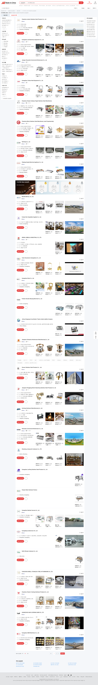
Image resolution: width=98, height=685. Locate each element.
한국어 (57, 676)
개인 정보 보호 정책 (43, 675)
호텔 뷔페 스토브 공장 (54, 664)
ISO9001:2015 (5, 53)
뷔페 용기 (72, 360)
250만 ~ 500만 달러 (7, 66)
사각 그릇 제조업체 (19, 664)
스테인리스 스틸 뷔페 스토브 (30, 362)
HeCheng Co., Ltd (26, 141)
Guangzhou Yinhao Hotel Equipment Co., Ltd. (32, 80)
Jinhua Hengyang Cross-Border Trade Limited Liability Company (37, 319)
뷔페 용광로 (19, 362)
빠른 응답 (5, 43)
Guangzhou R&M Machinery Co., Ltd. (30, 633)
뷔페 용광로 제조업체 (91, 20)
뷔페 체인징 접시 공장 (20, 666)
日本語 (24, 676)
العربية (61, 676)
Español (33, 676)
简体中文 (15, 676)
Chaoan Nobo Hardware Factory (29, 490)
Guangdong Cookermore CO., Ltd (29, 530)
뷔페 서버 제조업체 (91, 26)
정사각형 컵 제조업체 (91, 36)
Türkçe (78, 676)
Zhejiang (4, 91)
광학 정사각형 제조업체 (20, 663)
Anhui (4, 92)
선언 (32, 675)
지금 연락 (21, 33)
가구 (4, 27)
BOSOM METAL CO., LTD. (28, 196)
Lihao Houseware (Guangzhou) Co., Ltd (31, 258)
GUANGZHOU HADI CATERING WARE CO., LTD (33, 612)
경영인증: (19, 398)
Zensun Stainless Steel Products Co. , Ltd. (32, 367)
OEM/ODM (5, 41)
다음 (62, 653)
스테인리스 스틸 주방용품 (44, 360)
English (11, 676)
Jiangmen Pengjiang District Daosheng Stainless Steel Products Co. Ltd (39, 388)
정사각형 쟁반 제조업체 (37, 663)
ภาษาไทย (73, 676)
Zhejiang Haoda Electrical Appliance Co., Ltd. (32, 162)
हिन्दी (70, 676)
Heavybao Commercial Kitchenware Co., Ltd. (32, 428)
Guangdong (5, 87)
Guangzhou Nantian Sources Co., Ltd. (31, 510)
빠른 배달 (5, 45)
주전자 (31, 360)
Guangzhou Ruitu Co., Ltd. (28, 278)
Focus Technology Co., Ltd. (50, 679)
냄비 (36, 360)
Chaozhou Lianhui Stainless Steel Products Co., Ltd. (34, 19)
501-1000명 (5, 81)
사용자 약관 (36, 675)
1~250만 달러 (5, 67)
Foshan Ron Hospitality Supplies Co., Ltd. (31, 217)
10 (22, 653)
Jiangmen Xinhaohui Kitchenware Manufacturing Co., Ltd (35, 339)
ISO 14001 (5, 54)
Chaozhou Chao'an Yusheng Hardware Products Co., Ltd (35, 592)
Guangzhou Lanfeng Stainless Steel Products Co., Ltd (34, 469)
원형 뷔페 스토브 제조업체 (92, 31)
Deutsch (37, 676)
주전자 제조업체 (42, 5)
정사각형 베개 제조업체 (37, 664)
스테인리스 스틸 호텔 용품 (70, 5)
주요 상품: (19, 26)
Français (28, 676)
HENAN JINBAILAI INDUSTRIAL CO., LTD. (31, 237)
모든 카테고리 (6, 8)
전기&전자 (5, 25)
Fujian (4, 94)
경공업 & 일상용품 (6, 20)
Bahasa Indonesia (89, 676)
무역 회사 (5, 33)
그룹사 (4, 36)
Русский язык (52, 676)
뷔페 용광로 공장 (36, 666)
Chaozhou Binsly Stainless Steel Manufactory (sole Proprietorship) (38, 121)
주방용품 (19, 360)
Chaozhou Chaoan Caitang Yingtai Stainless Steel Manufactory (37, 101)
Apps (88, 8)
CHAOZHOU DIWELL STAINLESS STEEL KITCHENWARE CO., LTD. (37, 571)
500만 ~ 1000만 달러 (7, 69)
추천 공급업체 (89, 18)
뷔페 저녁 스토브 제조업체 (92, 33)
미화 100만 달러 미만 (7, 64)
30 (25, 653)
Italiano (47, 676)
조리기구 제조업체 (34, 5)
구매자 (75, 8)
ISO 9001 (5, 51)
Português (42, 676)
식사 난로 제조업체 (91, 27)
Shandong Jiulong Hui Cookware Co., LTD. (32, 449)
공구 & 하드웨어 (6, 21)
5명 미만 (4, 79)
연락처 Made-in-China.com (53, 675)
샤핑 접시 (59, 360)
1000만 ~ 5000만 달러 (7, 71)
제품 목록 (5, 15)
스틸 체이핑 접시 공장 (72, 664)
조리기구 (25, 360)
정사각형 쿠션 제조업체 (72, 663)
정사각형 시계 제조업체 (55, 663)
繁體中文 (20, 676)
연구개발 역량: (20, 27)
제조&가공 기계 (6, 23)
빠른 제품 (61, 675)
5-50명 (4, 76)
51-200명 (5, 77)
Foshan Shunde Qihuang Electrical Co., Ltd (32, 298)
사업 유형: (19, 24)
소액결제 (5, 46)
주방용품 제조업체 (27, 5)
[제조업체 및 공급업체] (8, 2)
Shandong (5, 89)
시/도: (18, 29)
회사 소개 (28, 675)
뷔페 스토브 (78, 360)
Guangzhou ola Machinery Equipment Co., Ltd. (33, 39)
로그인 (95, 3)
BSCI (3, 56)
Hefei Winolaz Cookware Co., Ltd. (30, 551)
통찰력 (65, 675)
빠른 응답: (19, 49)
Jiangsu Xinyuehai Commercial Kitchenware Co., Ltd (34, 60)
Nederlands (66, 676)
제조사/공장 (5, 35)
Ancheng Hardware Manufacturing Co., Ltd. (32, 408)
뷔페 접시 (65, 360)
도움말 (82, 8)
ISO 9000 (4, 58)
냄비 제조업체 (48, 5)
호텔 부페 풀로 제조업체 (92, 29)
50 (27, 653)
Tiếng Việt (82, 676)
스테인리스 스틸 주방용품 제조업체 (58, 5)
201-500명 (5, 82)
